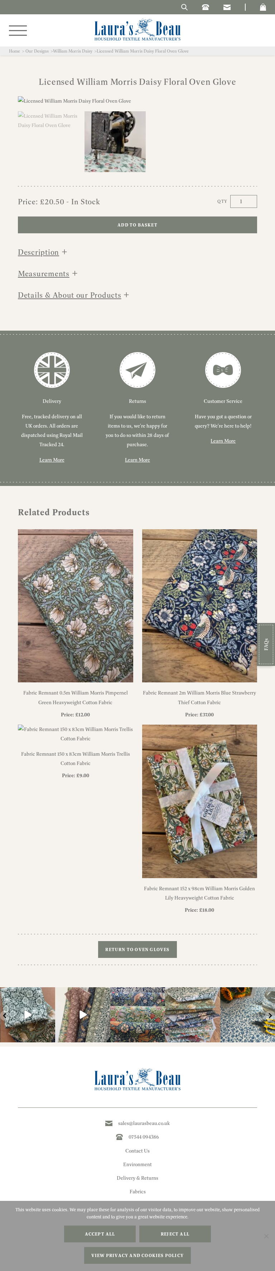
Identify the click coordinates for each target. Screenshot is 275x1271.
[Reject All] (266, 1236)
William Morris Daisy (72, 51)
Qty (222, 201)
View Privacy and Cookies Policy (137, 1255)
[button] (263, 7)
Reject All (175, 1234)
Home (14, 51)
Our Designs (37, 51)
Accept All (100, 1234)
